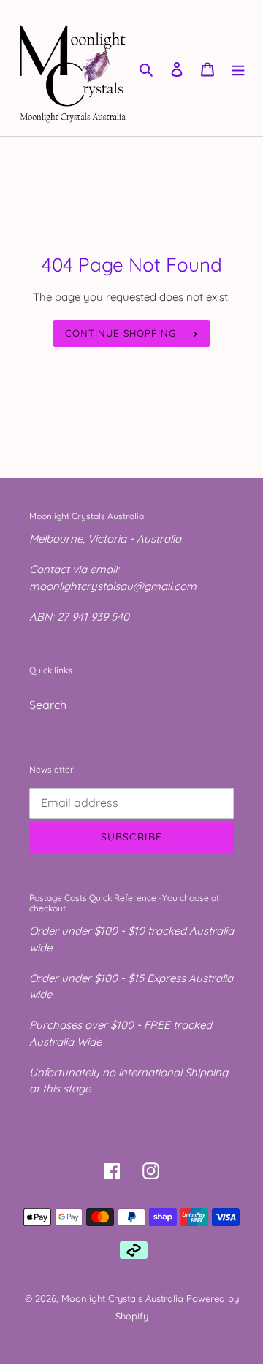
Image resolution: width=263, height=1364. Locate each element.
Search (47, 704)
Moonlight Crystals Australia (122, 1298)
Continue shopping (120, 333)
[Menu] (238, 68)
